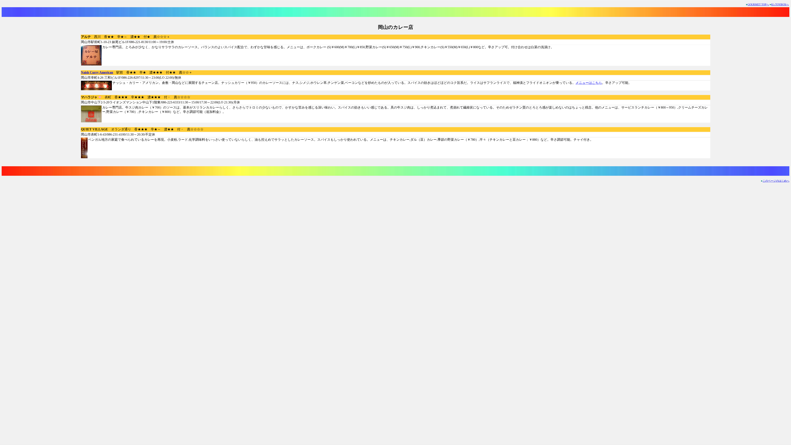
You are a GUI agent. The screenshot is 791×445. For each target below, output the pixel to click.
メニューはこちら (589, 82)
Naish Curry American (97, 72)
